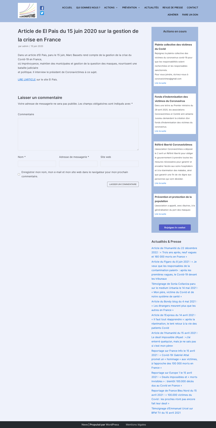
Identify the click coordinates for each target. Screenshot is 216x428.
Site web (106, 156)
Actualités (151, 7)
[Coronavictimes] (27, 11)
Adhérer (173, 14)
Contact (192, 7)
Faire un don (190, 14)
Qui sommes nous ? (88, 7)
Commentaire (26, 114)
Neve (85, 424)
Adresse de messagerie (74, 156)
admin (25, 46)
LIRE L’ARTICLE (27, 79)
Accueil (67, 7)
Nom (22, 156)
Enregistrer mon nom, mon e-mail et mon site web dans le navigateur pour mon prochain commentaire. (75, 174)
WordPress (112, 424)
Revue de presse (173, 7)
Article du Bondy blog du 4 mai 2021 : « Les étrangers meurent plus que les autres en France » (174, 306)
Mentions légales (136, 424)
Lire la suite (160, 83)
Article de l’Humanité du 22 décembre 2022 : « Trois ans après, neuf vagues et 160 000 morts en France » (174, 252)
